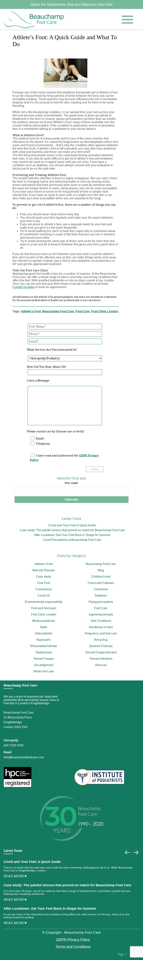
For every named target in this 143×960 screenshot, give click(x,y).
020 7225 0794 (13, 745)
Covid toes (101, 589)
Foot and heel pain (43, 608)
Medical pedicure (43, 620)
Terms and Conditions (72, 946)
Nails (43, 627)
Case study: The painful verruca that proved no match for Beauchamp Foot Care (72, 530)
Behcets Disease (43, 570)
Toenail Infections (100, 658)
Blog (101, 570)
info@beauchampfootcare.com (24, 757)
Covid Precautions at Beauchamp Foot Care (72, 539)
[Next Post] (135, 852)
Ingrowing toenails (101, 614)
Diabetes (101, 595)
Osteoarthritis (43, 633)
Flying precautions (101, 601)
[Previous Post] (127, 852)
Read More (14, 876)
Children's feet (100, 576)
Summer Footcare (101, 646)
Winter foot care (43, 671)
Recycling (100, 639)
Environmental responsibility (43, 601)
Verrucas (101, 665)
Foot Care (83, 311)
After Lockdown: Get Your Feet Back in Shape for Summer (72, 535)
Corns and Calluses (101, 582)
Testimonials (43, 652)
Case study (43, 576)
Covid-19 (44, 595)
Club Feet (43, 582)
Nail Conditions (101, 620)
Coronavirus (44, 589)
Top (121, 954)
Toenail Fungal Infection (101, 652)
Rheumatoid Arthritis (43, 646)
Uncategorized (43, 665)
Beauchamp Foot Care (58, 311)
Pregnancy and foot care (101, 633)
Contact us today (23, 287)
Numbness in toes (101, 627)
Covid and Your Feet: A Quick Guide (72, 525)
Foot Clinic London (104, 311)
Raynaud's (43, 639)
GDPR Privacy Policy (73, 939)
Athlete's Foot (31, 311)
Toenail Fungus (43, 658)
